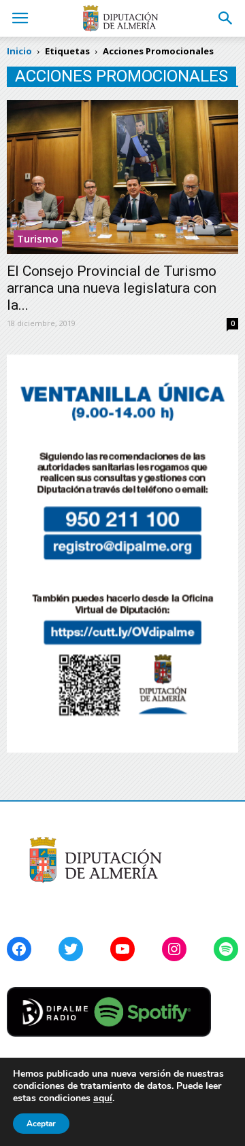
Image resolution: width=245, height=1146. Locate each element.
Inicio (19, 51)
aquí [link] (102, 1098)
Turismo (38, 238)
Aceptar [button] (41, 1123)
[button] (226, 18)
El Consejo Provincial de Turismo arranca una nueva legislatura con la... (111, 288)
